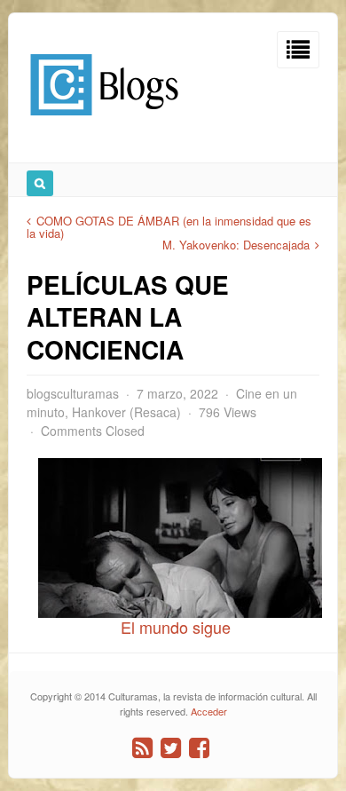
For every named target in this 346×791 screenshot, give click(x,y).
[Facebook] (199, 748)
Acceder (209, 711)
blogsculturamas (73, 393)
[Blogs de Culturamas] (104, 122)
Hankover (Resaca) (126, 412)
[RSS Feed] (142, 748)
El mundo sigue (173, 626)
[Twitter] (171, 748)
